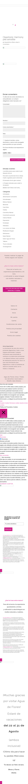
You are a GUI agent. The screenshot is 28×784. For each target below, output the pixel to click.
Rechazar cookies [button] (14, 403)
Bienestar (5, 204)
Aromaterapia (6, 199)
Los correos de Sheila (9, 228)
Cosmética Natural (8, 212)
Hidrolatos (6, 225)
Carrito (14, 320)
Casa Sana (6, 207)
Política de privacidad (14, 328)
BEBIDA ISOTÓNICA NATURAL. (11, 187)
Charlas (5, 210)
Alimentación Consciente (10, 196)
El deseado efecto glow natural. (12, 180)
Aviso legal (14, 332)
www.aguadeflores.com (7, 617)
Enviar (8, 529)
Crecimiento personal (9, 215)
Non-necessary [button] (4, 455)
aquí (1, 401)
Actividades (6, 194)
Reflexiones (6, 233)
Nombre (5, 120)
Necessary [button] (3, 437)
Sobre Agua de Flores (9, 238)
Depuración (6, 220)
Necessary (5, 439)
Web (4, 133)
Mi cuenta (14, 317)
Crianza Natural (7, 217)
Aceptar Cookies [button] (4, 403)
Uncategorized (7, 246)
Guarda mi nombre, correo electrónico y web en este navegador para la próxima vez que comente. (13, 142)
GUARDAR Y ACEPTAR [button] (6, 483)
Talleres (5, 241)
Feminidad (6, 223)
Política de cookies (14, 335)
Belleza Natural (7, 202)
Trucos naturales (7, 244)
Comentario (6, 104)
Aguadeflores (8, 42)
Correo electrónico (8, 127)
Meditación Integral (8, 231)
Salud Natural (6, 236)
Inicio (14, 313)
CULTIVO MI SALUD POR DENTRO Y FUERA (14, 289)
